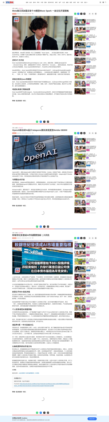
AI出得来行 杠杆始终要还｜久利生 (29, 373)
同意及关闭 (91, 418)
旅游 (87, 38)
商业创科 (21, 8)
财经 (16, 8)
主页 (13, 8)
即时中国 (88, 61)
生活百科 (88, 77)
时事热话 (88, 46)
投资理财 (21, 232)
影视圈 (88, 23)
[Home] (9, 2)
